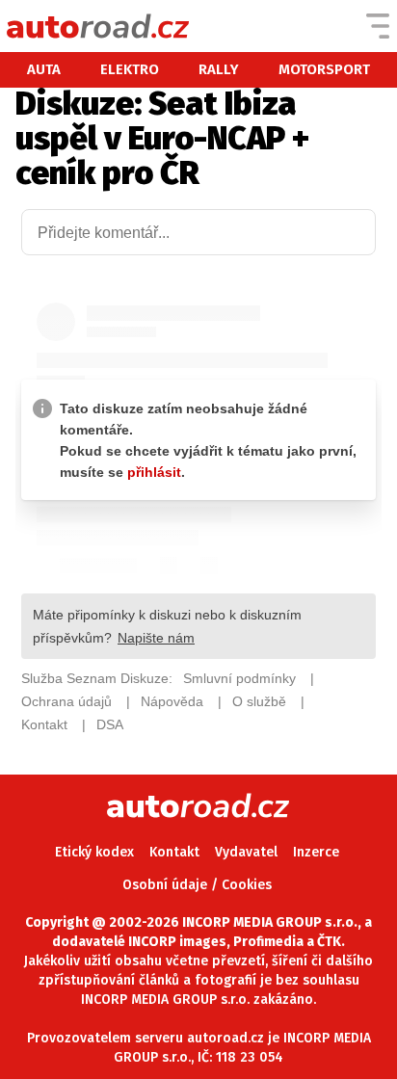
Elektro (129, 69)
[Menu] (377, 26)
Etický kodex (94, 852)
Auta (44, 69)
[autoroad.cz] (98, 26)
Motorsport (324, 69)
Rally (218, 69)
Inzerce (316, 852)
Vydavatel (246, 852)
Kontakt (174, 852)
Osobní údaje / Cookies (197, 885)
